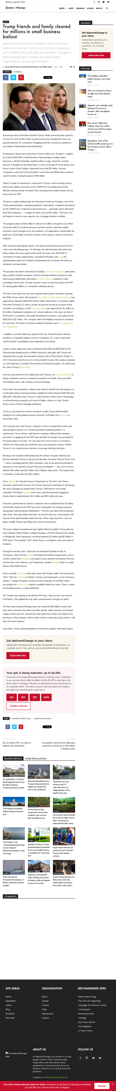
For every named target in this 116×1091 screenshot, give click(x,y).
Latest (70, 8)
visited (30, 555)
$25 (23, 697)
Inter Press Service (86, 1022)
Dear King (24, 367)
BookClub (10, 1013)
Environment (33, 806)
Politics (6, 22)
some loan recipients (54, 271)
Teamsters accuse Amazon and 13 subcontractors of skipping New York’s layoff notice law (61, 787)
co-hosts (21, 573)
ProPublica (17, 72)
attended (25, 558)
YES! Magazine (84, 1026)
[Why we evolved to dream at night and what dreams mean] (82, 91)
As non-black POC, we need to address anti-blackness (17, 744)
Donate (90, 8)
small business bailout (42, 718)
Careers (45, 1005)
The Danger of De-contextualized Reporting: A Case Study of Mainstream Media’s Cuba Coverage (14, 848)
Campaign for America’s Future (92, 1005)
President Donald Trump (21, 718)
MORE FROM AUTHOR (35, 758)
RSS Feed (10, 1018)
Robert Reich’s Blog (87, 996)
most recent (22, 584)
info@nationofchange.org (55, 1077)
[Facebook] (94, 2)
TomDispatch (84, 1009)
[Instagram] (99, 2)
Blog (8, 1009)
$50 (35, 697)
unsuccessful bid (63, 374)
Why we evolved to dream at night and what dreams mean (99, 93)
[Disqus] (39, 937)
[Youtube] (108, 2)
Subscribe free (18, 655)
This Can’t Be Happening (89, 1001)
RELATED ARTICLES (13, 758)
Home (8, 996)
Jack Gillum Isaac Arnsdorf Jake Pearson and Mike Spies (28, 67)
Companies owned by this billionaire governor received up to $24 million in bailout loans (58, 746)
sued (61, 257)
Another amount (18, 706)
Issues (61, 8)
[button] (107, 8)
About (44, 996)
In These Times (85, 1030)
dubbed (11, 481)
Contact (45, 1018)
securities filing (38, 308)
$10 (12, 697)
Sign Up (99, 8)
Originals (80, 8)
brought (55, 562)
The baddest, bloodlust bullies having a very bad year (13, 811)
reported (64, 415)
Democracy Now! (86, 1013)
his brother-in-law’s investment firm (54, 297)
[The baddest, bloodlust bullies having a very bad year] (14, 801)
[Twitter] (103, 2)
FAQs (44, 1009)
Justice (6, 776)
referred (21, 577)
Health (31, 841)
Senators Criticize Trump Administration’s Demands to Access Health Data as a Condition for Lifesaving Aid (39, 850)
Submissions (47, 1013)
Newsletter (11, 1001)
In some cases (44, 279)
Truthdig (82, 1018)
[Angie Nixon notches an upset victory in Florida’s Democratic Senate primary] (64, 836)
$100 (46, 697)
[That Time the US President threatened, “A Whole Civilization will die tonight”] (14, 867)
